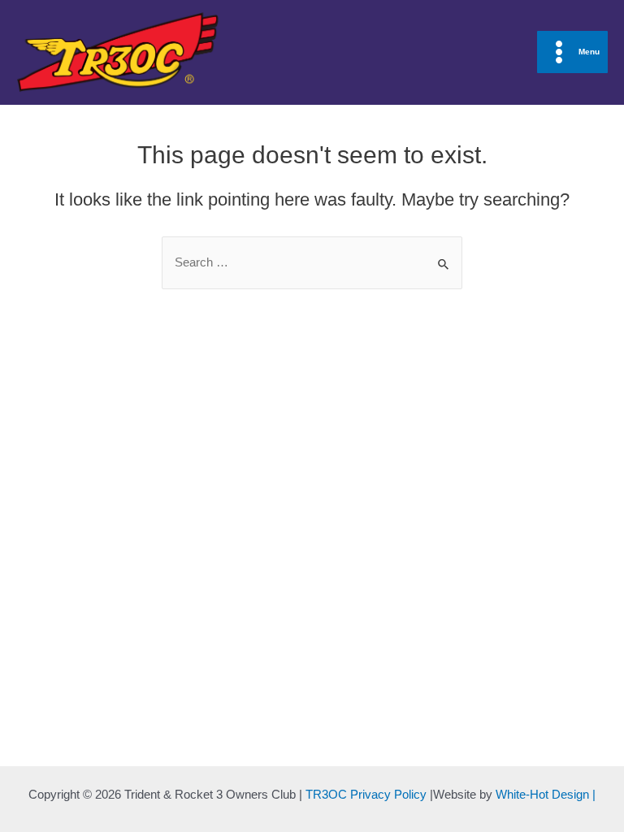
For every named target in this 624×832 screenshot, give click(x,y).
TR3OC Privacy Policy (366, 794)
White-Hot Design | (546, 794)
